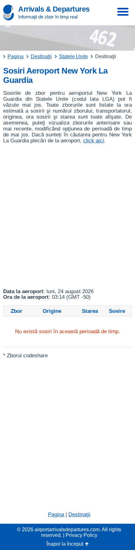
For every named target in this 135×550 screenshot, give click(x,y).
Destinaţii (79, 514)
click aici (93, 141)
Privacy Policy (81, 535)
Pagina (56, 514)
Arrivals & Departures (54, 9)
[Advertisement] (67, 216)
